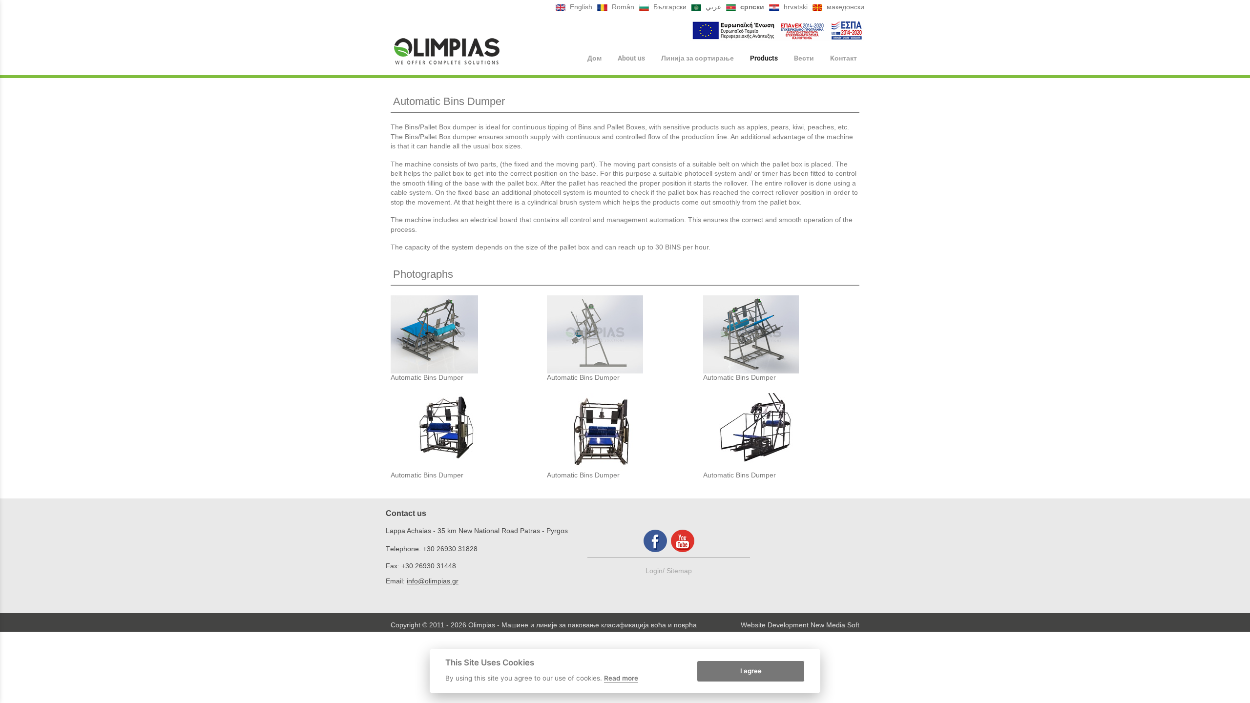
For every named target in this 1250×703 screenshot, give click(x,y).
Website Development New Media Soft (800, 625)
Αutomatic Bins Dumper (427, 377)
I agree (751, 670)
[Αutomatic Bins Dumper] (469, 334)
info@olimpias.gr (432, 581)
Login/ (656, 571)
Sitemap (679, 571)
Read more (621, 678)
